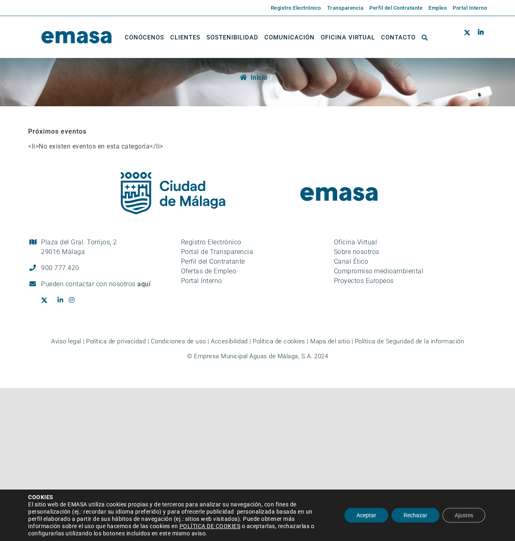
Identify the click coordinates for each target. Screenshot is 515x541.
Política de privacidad (116, 341)
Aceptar (366, 515)
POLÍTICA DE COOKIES (210, 526)
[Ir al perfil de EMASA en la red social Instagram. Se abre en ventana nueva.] (74, 300)
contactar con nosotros (108, 284)
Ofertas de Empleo (209, 271)
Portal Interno (201, 281)
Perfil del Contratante (213, 261)
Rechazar (415, 515)
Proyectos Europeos (364, 281)
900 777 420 (60, 268)
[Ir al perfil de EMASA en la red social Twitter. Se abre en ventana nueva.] (469, 37)
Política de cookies (279, 341)
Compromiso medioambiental (379, 271)
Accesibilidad (229, 341)
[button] (425, 37)
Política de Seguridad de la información (409, 341)
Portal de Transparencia (217, 252)
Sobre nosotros (356, 252)
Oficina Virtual (355, 242)
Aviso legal (66, 341)
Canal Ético (351, 261)
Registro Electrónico (211, 242)
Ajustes (464, 515)
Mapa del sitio (330, 341)
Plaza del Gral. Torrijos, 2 (79, 247)
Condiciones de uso (178, 341)
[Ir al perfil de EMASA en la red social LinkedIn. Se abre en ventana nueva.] (480, 37)
